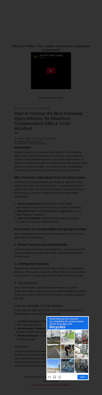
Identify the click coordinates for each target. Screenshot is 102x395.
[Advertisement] (50, 220)
